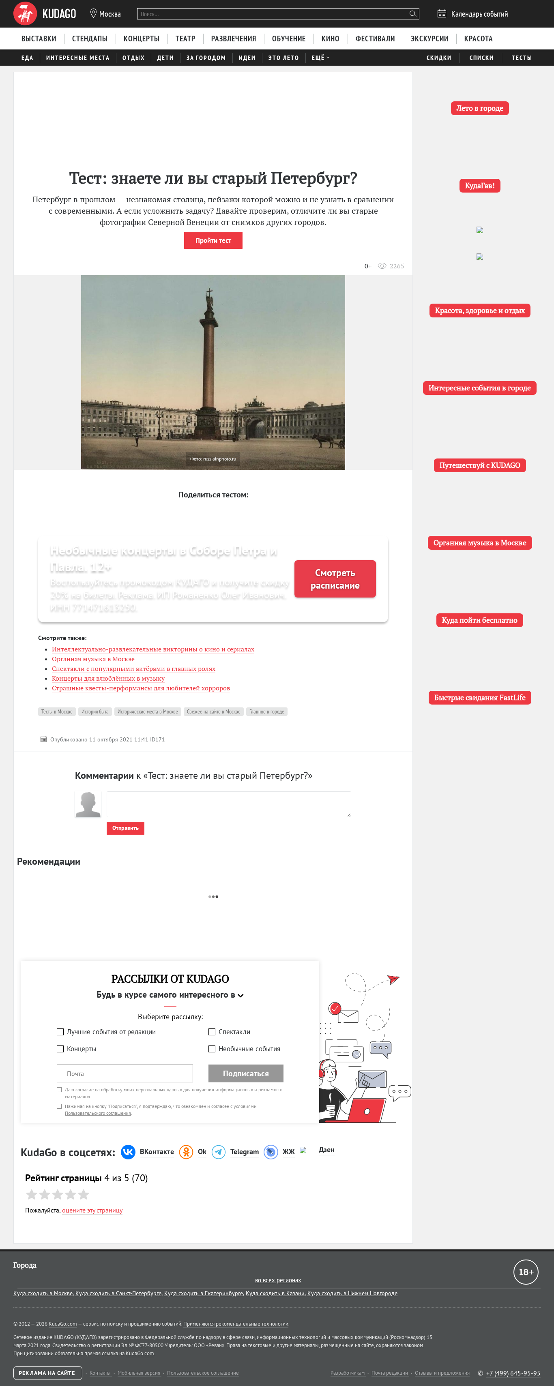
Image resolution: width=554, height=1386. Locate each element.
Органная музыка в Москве (93, 659)
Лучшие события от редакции (111, 1031)
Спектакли (234, 1031)
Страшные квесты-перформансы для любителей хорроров (141, 688)
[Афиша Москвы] (44, 14)
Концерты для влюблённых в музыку (108, 678)
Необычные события (249, 1048)
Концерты (81, 1048)
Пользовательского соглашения (98, 1113)
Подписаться (246, 1073)
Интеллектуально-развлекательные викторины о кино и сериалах (153, 649)
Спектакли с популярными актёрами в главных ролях (133, 668)
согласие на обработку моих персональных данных (128, 1089)
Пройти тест (213, 240)
